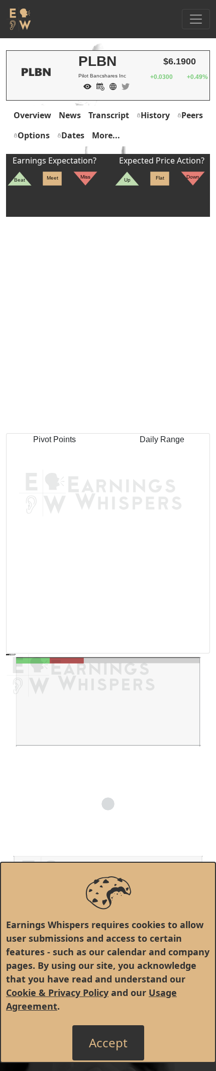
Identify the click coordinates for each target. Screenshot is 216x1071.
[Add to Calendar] (97, 85)
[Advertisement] (108, 325)
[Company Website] (110, 85)
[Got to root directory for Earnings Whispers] (18, 19)
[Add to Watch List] (84, 85)
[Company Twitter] (123, 85)
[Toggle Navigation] (196, 19)
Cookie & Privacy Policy (57, 992)
